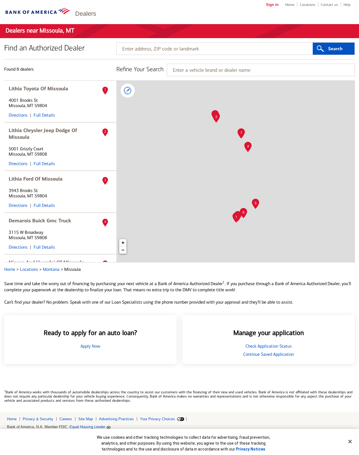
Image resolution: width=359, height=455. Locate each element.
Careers (65, 419)
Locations (307, 5)
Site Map (85, 419)
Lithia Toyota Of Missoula (38, 89)
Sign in (272, 5)
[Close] (350, 441)
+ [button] (123, 243)
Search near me (128, 91)
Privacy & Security (38, 419)
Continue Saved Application (268, 354)
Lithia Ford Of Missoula (36, 179)
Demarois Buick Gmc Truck (40, 221)
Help (347, 5)
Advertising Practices (116, 419)
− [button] (123, 250)
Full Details (44, 115)
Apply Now (90, 346)
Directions (18, 115)
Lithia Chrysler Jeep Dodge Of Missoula (43, 133)
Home (289, 5)
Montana (52, 269)
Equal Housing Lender (87, 427)
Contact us (329, 5)
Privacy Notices (250, 449)
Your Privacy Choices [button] (157, 419)
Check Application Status (268, 346)
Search (335, 49)
